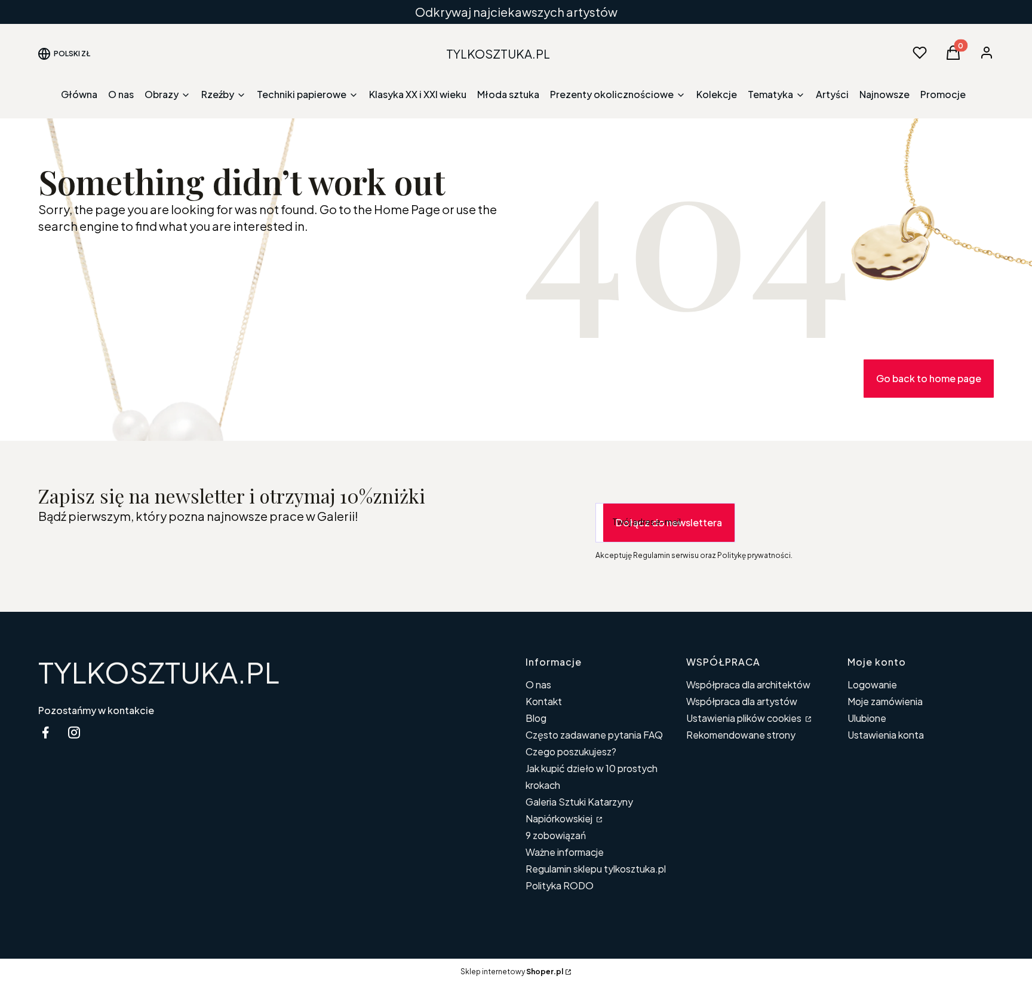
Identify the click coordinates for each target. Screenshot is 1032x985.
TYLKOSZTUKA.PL (159, 672)
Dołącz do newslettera (669, 522)
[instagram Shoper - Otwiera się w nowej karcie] (74, 732)
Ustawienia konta (885, 734)
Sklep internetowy (511, 971)
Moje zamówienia (885, 701)
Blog (536, 718)
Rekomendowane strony (741, 734)
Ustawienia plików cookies (744, 718)
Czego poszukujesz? (571, 751)
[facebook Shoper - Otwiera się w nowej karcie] (45, 732)
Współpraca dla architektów (748, 684)
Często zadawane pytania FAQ (594, 734)
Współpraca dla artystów (741, 701)
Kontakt (544, 701)
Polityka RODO (560, 885)
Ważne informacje (565, 852)
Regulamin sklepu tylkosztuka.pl (596, 868)
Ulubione (866, 718)
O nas (538, 684)
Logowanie (872, 684)
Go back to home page (928, 378)
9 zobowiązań (556, 835)
